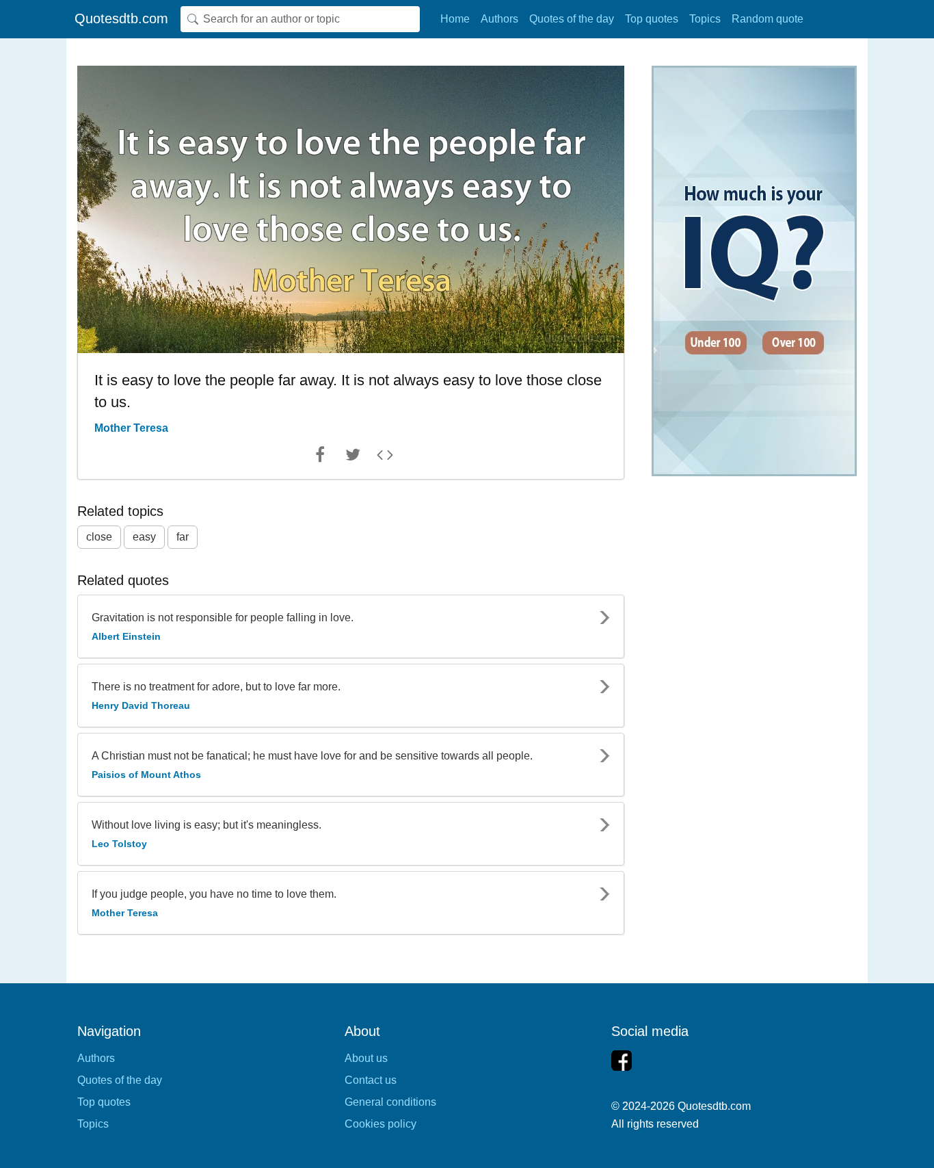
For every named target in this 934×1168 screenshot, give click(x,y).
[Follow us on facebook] (621, 1060)
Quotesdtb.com (121, 18)
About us (366, 1058)
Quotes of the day (571, 19)
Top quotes (651, 19)
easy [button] (144, 537)
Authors (499, 19)
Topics (705, 19)
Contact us (371, 1080)
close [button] (99, 537)
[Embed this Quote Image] (385, 457)
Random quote (767, 19)
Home (455, 19)
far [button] (182, 537)
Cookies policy (380, 1124)
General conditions (390, 1102)
